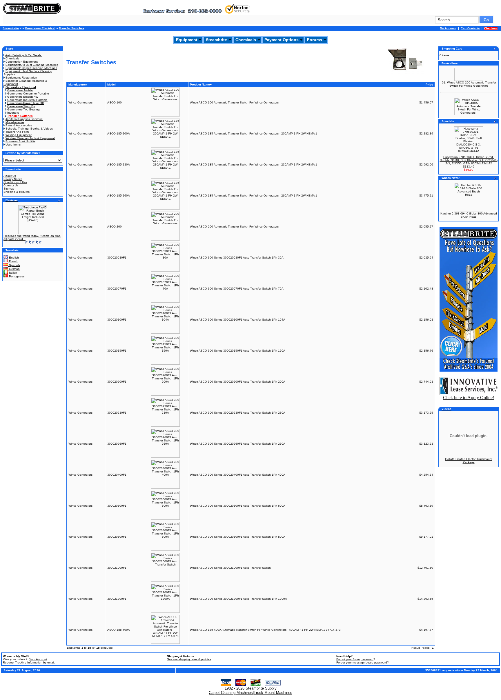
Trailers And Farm (17, 131)
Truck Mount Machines (273, 692)
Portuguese (16, 276)
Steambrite (216, 39)
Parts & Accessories (19, 125)
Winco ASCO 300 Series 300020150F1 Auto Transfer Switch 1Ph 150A (237, 350)
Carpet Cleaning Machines (231, 692)
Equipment (186, 39)
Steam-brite (11, 28)
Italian (12, 272)
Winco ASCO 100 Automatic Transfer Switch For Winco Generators (234, 102)
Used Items (13, 144)
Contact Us (10, 185)
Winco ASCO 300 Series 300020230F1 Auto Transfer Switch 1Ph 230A (237, 412)
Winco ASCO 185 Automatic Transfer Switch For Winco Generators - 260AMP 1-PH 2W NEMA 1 (253, 195)
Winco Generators (80, 102)
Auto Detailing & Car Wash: (23, 55)
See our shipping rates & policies (189, 659)
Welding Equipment (19, 135)
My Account (448, 28)
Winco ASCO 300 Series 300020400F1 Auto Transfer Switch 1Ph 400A (237, 474)
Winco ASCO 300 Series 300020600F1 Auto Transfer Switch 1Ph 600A (237, 505)
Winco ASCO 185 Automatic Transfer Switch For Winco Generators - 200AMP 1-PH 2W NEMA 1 (253, 133)
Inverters (13, 112)
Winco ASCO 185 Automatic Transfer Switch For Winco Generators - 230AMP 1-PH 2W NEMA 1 (253, 164)
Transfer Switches (71, 28)
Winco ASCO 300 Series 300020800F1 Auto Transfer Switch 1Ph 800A (237, 536)
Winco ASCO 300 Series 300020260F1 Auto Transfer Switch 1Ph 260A (237, 443)
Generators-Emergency (22, 96)
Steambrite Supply (261, 688)
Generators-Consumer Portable (28, 93)
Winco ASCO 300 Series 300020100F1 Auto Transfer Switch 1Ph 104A (237, 319)
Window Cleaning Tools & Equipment (30, 138)
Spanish (14, 265)
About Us (9, 175)
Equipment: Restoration (21, 77)
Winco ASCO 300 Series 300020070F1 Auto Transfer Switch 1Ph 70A (237, 288)
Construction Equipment (22, 61)
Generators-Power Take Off (25, 103)
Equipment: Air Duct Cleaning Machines (32, 64)
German (14, 268)
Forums (314, 39)
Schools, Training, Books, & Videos (29, 128)
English (13, 257)
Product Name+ (201, 84)
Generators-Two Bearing (23, 109)
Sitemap (8, 188)
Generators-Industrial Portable (27, 99)
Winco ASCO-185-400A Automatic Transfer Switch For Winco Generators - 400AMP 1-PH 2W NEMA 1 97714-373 (265, 629)
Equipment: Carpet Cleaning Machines (31, 68)
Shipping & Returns (16, 191)
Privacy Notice (12, 179)
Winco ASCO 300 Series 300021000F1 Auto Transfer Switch (230, 567)
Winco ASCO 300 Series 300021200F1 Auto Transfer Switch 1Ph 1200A (238, 598)
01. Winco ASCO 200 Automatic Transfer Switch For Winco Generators (469, 80)
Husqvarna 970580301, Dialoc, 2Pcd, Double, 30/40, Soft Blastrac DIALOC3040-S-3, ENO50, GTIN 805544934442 (469, 160)
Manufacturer (77, 84)
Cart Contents (470, 28)
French (13, 261)
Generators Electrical (40, 28)
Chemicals (245, 39)
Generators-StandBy (21, 106)
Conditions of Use (15, 182)
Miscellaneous (15, 122)
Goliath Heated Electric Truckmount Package (468, 460)
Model (111, 84)
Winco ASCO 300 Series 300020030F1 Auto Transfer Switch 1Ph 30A (237, 257)
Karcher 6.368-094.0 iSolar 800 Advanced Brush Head (468, 215)
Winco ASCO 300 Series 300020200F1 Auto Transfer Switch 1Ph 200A (237, 381)
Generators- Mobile (20, 90)
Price (429, 84)
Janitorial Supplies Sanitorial (24, 119)
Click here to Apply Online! (468, 397)
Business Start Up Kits (20, 141)
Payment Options (281, 39)
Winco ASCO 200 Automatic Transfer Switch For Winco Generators (234, 226)
